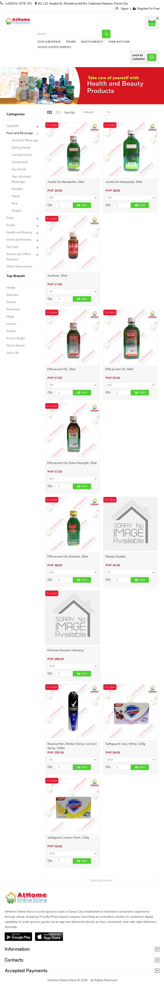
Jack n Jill (12, 353)
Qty (49, 205)
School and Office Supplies (18, 256)
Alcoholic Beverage (25, 140)
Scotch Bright (15, 338)
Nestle (10, 288)
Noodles (17, 189)
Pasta (15, 196)
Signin (124, 9)
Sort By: (69, 113)
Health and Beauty (19, 232)
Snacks (17, 211)
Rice (15, 203)
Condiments (20, 162)
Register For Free (147, 9)
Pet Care (12, 247)
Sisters (11, 331)
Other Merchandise (19, 266)
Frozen (10, 225)
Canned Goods (22, 155)
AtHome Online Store (61, 980)
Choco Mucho (15, 346)
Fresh (10, 218)
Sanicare (12, 295)
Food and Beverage (19, 133)
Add (84, 205)
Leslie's (11, 324)
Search (106, 34)
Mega (10, 317)
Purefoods (13, 309)
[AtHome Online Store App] (18, 936)
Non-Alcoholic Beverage (21, 179)
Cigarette (12, 126)
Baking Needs (21, 148)
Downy (11, 302)
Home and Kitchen (18, 240)
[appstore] (49, 936)
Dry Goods (19, 169)
